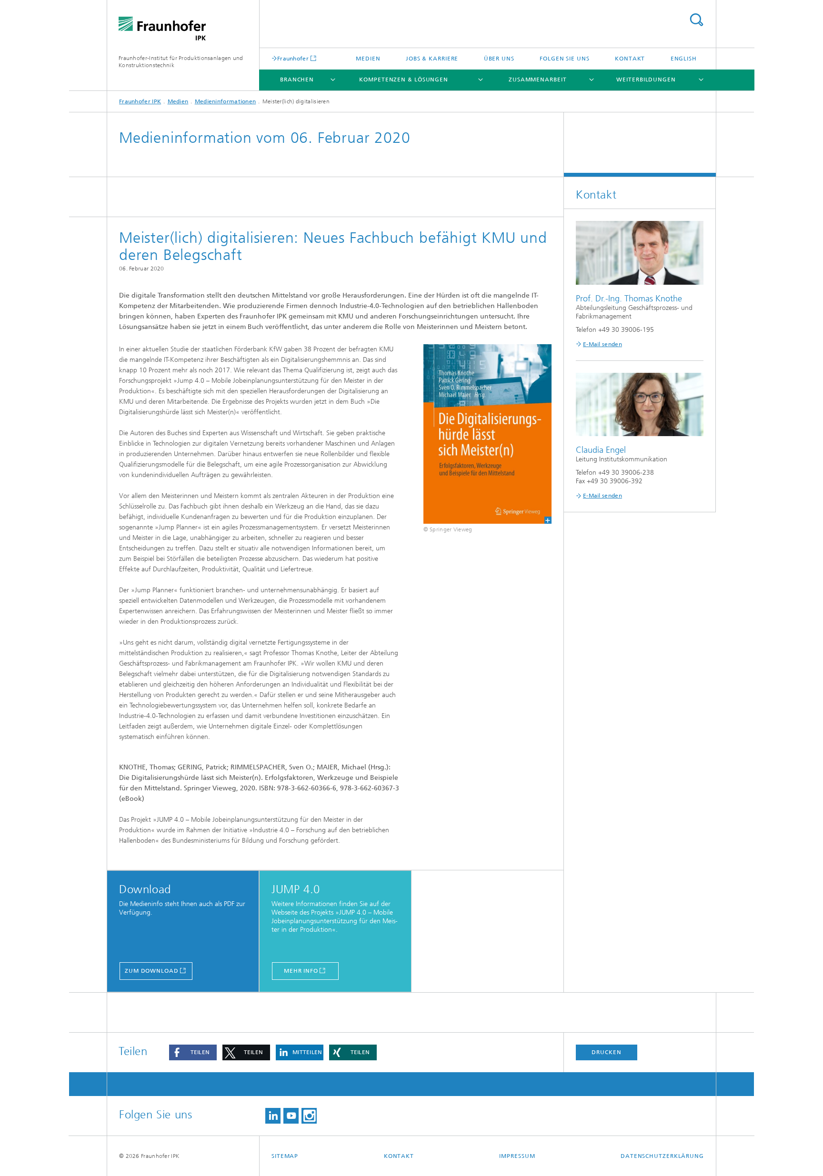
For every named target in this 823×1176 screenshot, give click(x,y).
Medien (368, 58)
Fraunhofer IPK (140, 101)
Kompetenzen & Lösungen (403, 79)
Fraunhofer (293, 58)
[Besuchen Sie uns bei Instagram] (309, 1116)
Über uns (499, 58)
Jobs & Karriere (432, 58)
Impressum (517, 1156)
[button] (193, 1052)
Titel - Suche (696, 20)
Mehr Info (301, 970)
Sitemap (284, 1156)
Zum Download (152, 970)
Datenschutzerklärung (662, 1156)
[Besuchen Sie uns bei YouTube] (291, 1116)
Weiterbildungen (646, 79)
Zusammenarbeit (538, 79)
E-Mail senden (602, 344)
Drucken (606, 1052)
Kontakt (630, 58)
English (684, 58)
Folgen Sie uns (565, 58)
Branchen (297, 79)
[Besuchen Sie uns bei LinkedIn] (273, 1116)
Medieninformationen (225, 101)
